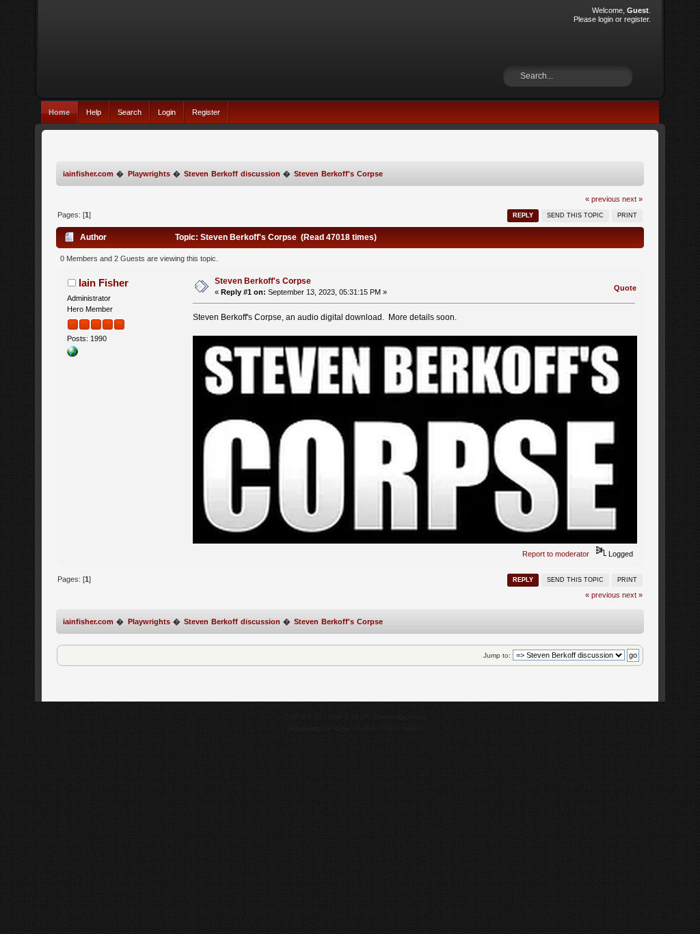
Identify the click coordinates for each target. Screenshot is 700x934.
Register (206, 112)
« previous (602, 199)
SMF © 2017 (348, 717)
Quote (625, 288)
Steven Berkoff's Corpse (263, 281)
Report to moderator (555, 554)
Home (59, 112)
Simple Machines (398, 717)
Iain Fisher (104, 283)
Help (93, 112)
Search (130, 112)
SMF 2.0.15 (303, 717)
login (605, 19)
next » (632, 199)
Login (167, 112)
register (636, 19)
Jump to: (497, 655)
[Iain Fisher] (72, 354)
